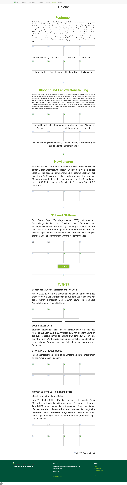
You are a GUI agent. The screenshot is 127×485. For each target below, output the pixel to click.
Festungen (23, 2)
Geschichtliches (98, 470)
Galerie (54, 2)
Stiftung (60, 2)
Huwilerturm (40, 2)
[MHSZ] (16, 2)
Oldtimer (48, 2)
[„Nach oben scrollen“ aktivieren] (1, 483)
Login (95, 475)
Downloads (97, 468)
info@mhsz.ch (57, 476)
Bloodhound (32, 2)
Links (95, 466)
